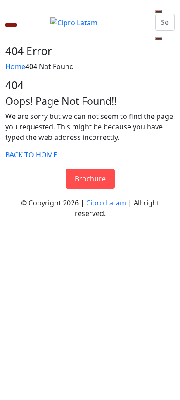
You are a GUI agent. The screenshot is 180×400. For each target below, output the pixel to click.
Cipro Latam (106, 203)
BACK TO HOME (31, 155)
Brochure (90, 179)
